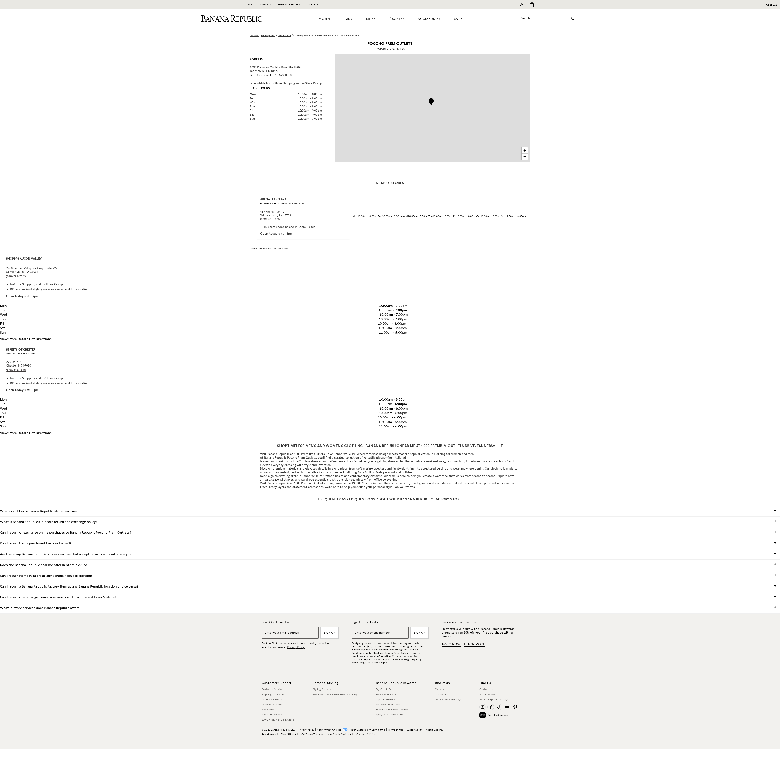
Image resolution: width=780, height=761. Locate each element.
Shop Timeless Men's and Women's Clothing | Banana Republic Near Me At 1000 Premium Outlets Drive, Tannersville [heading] (390, 446)
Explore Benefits (385, 699)
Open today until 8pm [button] (276, 233)
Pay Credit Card (385, 689)
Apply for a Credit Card (389, 714)
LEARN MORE (474, 644)
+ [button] (524, 150)
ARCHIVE (397, 18)
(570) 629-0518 (282, 75)
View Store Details (261, 248)
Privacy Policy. (296, 647)
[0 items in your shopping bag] (531, 4)
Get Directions (259, 75)
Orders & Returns (272, 699)
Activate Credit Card (388, 704)
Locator (254, 35)
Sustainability (415, 729)
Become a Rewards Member (392, 709)
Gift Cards (268, 709)
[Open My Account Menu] (522, 4)
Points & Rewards (386, 694)
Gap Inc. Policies (365, 734)
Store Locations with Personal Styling (335, 694)
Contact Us (486, 689)
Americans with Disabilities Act (280, 734)
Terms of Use (395, 729)
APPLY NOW (451, 644)
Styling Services (322, 689)
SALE (458, 18)
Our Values (441, 694)
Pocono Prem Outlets (390, 45)
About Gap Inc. (434, 729)
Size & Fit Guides (272, 714)
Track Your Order (272, 704)
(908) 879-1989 (16, 370)
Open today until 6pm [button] (22, 390)
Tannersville (284, 35)
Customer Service (272, 689)
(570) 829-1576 (270, 218)
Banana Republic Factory (493, 699)
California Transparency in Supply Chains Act (327, 734)
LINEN (371, 18)
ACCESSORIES (429, 18)
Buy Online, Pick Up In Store (278, 719)
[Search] (573, 18)
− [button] (524, 156)
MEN (348, 18)
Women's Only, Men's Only (20, 353)
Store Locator (487, 694)
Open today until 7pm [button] (22, 296)
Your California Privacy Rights (368, 729)
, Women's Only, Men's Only (283, 203)
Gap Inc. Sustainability (448, 699)
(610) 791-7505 (16, 276)
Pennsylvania (268, 35)
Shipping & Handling (273, 694)
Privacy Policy (393, 653)
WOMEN (325, 18)
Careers (439, 689)
